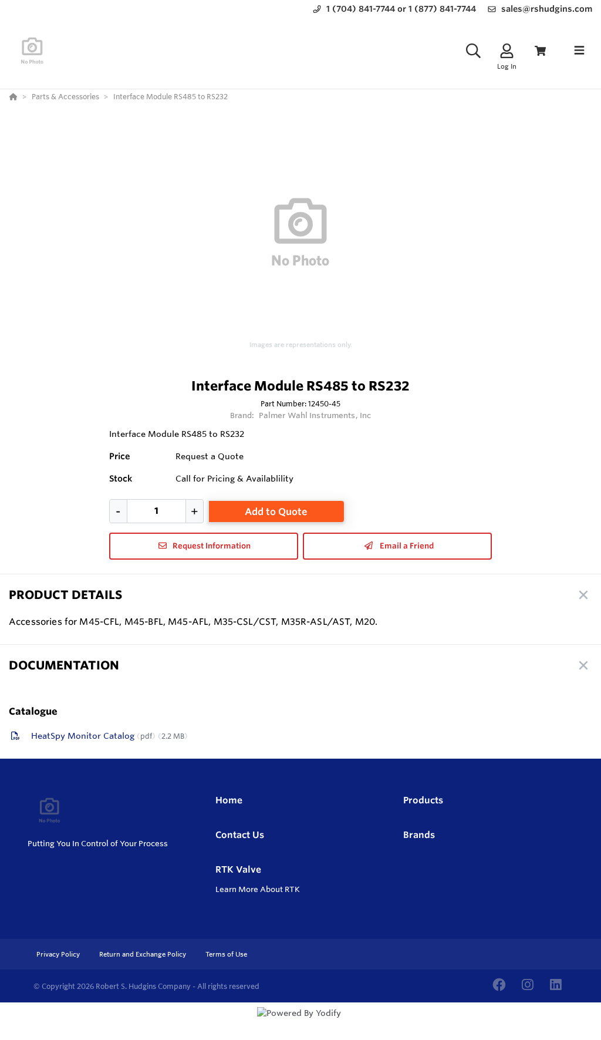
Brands (419, 834)
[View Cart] (540, 51)
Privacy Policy (59, 954)
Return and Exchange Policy (143, 954)
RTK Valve (238, 869)
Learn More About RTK (257, 889)
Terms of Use (226, 954)
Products (423, 800)
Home (228, 800)
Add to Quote (276, 511)
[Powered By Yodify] (300, 1023)
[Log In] (507, 51)
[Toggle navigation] (579, 50)
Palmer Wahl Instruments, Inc (315, 415)
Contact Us (239, 834)
